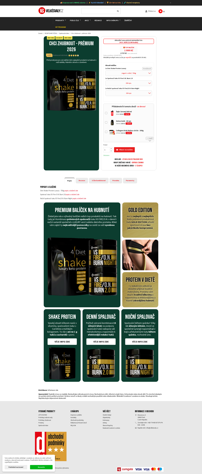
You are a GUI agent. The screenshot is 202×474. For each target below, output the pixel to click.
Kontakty (73, 417)
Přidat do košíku (124, 150)
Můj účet (73, 425)
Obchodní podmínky (77, 420)
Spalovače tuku (43, 425)
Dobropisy (106, 420)
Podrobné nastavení (16, 467)
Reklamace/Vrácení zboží (79, 423)
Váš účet (107, 411)
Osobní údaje (107, 415)
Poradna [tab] (115, 180)
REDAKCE (98, 20)
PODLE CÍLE (74, 20)
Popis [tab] (69, 181)
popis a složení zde (71, 190)
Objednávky (106, 417)
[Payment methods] (140, 469)
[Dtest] (51, 446)
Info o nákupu (112, 20)
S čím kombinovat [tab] (99, 180)
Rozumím (41, 467)
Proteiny (41, 423)
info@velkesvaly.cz (152, 428)
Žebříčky (128, 20)
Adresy (105, 423)
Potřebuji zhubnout (44, 420)
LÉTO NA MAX (42, 415)
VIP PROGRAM (60, 27)
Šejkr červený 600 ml (124, 111)
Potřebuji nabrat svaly (45, 417)
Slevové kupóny (108, 425)
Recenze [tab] (82, 180)
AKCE (87, 20)
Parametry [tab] (130, 180)
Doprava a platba (76, 415)
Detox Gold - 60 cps (123, 121)
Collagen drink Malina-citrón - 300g (130, 130)
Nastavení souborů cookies (111, 428)
